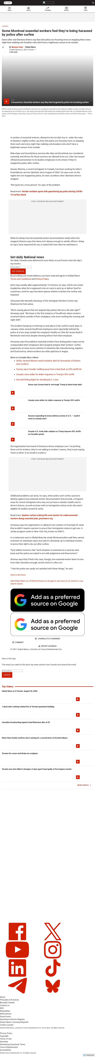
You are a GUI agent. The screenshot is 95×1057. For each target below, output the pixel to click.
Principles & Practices (9, 1000)
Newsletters (5, 1011)
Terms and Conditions (20, 279)
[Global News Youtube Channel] (17, 958)
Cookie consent (6, 1025)
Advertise (4, 1042)
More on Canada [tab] (18, 357)
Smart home (5, 1016)
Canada (5, 26)
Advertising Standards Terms (12, 1044)
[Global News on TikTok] (52, 976)
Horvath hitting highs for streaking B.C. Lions (37, 379)
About (2, 997)
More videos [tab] (32, 357)
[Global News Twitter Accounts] (52, 939)
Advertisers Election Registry (12, 1019)
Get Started (18, 271)
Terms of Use (5, 1039)
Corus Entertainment (9, 1047)
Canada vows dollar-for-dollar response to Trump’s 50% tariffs (45, 374)
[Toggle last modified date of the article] (35, 50)
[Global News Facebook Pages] (17, 939)
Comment (19, 642)
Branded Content (7, 1003)
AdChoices (90, 1055)
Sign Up (7, 675)
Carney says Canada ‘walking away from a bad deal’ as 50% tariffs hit (49, 369)
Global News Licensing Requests (14, 1022)
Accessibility (5, 1050)
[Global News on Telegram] (17, 994)
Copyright (4, 1036)
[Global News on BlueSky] (52, 994)
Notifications (5, 1014)
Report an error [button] (49, 646)
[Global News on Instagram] (52, 958)
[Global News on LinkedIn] (17, 976)
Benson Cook (17, 47)
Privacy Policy (42, 279)
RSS (2, 1008)
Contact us (4, 1005)
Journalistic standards (49, 639)
